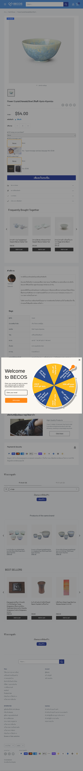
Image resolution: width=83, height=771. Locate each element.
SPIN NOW (16, 400)
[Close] (79, 359)
